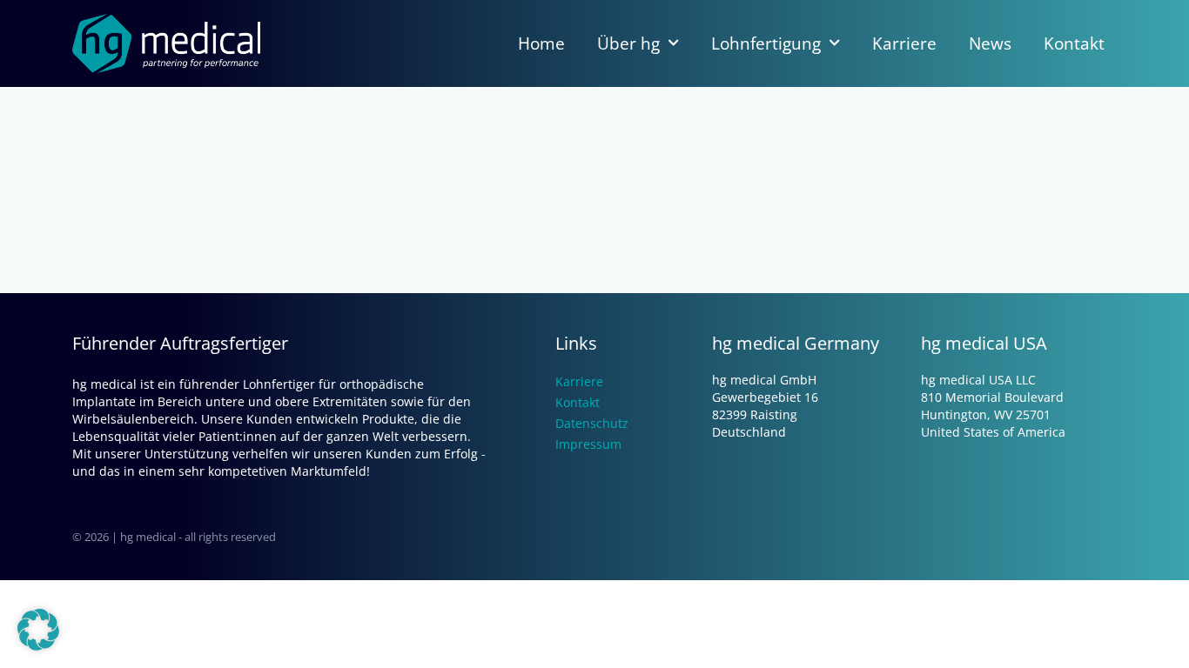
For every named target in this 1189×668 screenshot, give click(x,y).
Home (541, 43)
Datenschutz (591, 423)
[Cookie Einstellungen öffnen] (38, 645)
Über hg (628, 43)
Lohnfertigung (766, 43)
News (990, 43)
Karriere (904, 43)
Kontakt (1074, 43)
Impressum (588, 444)
